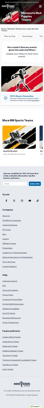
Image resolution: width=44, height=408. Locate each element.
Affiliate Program (9, 243)
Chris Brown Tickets (10, 365)
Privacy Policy (7, 295)
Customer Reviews (9, 225)
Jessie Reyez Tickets (10, 342)
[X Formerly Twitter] (14, 201)
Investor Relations (9, 266)
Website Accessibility (10, 309)
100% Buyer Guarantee (11, 220)
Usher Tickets (7, 369)
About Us (6, 216)
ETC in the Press (8, 262)
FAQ (4, 286)
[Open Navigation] (40, 6)
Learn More (35, 100)
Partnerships (7, 248)
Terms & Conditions (10, 290)
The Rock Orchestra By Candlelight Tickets (19, 360)
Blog (4, 234)
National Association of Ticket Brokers (17, 257)
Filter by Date (9, 36)
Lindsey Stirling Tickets (11, 337)
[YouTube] (30, 201)
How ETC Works (8, 313)
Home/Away (27, 36)
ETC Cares (6, 230)
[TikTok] (38, 201)
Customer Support (9, 281)
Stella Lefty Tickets (9, 346)
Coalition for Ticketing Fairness (14, 253)
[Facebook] (6, 201)
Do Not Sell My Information (13, 304)
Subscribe (35, 184)
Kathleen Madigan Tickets (12, 351)
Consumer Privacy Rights (12, 299)
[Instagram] (22, 201)
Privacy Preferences (10, 322)
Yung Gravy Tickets (10, 355)
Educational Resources (11, 318)
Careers (5, 239)
